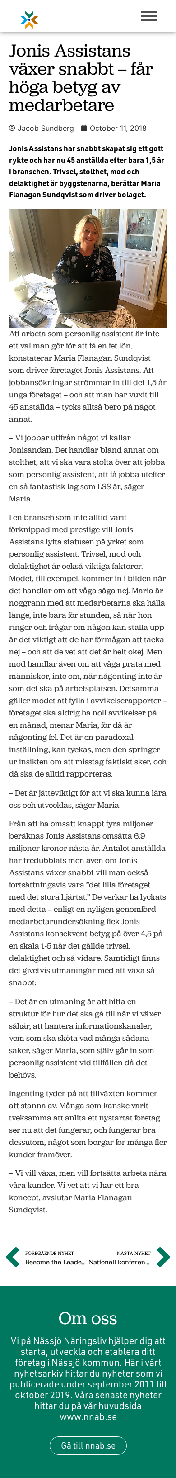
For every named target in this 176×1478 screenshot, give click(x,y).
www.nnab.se (88, 1416)
